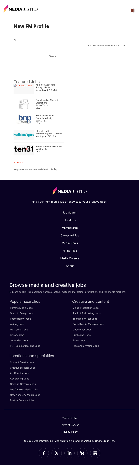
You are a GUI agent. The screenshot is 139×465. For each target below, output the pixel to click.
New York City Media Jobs (25, 394)
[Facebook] (44, 453)
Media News (70, 243)
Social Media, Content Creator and (47, 101)
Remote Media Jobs (21, 307)
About (70, 266)
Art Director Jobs (19, 373)
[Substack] (95, 453)
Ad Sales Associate (45, 84)
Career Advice (70, 235)
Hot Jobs (70, 220)
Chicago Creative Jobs (23, 384)
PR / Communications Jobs (25, 345)
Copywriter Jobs (82, 329)
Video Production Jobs (85, 307)
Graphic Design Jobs (21, 313)
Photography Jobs (20, 318)
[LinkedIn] (69, 453)
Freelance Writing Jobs (86, 345)
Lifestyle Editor (43, 131)
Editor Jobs (79, 340)
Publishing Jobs (82, 334)
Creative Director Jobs (22, 367)
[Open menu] (132, 10)
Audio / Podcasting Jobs (87, 313)
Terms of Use (69, 418)
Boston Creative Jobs (22, 400)
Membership (70, 227)
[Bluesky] (82, 453)
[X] (57, 453)
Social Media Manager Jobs (88, 324)
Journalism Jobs (19, 340)
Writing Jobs (17, 324)
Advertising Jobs (19, 378)
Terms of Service (69, 424)
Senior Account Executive (49, 146)
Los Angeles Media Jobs (24, 389)
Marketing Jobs (19, 329)
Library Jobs (17, 334)
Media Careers (69, 258)
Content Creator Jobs (22, 362)
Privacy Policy (70, 431)
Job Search (69, 212)
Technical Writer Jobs (85, 318)
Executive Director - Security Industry (46, 116)
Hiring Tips (70, 250)
